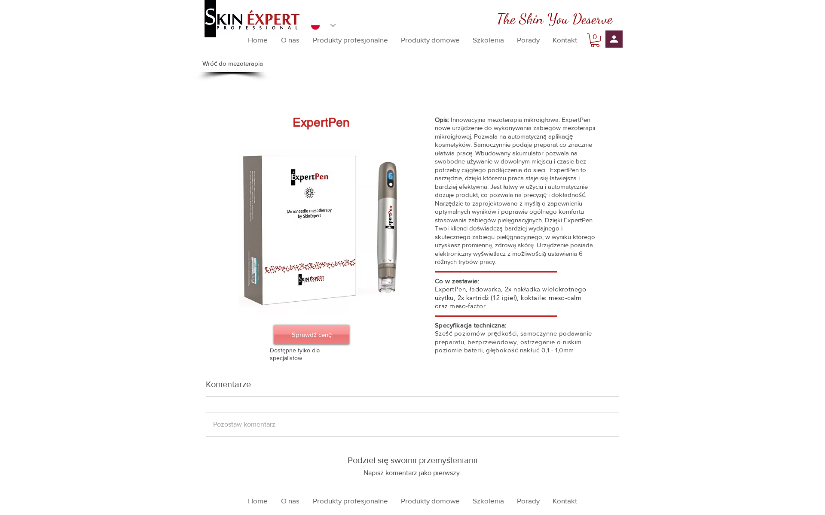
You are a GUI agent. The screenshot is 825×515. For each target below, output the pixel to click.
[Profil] (614, 39)
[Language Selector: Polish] (323, 25)
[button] (595, 40)
